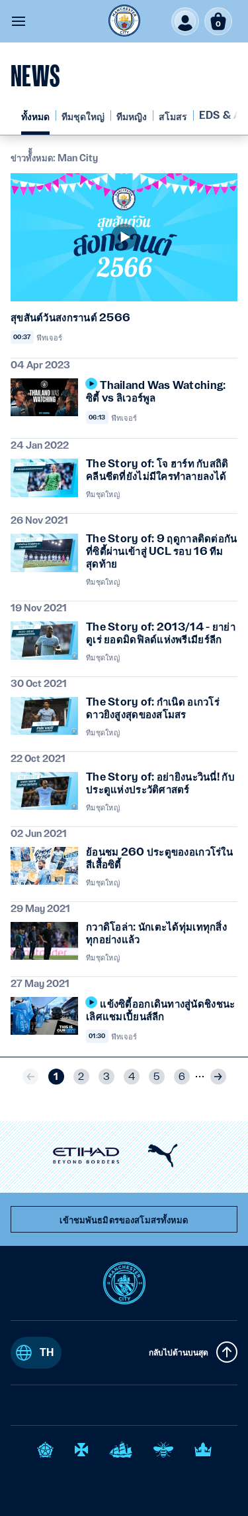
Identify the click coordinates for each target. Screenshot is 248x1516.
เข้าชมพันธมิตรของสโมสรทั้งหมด (124, 1220)
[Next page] (218, 1077)
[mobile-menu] (18, 21)
